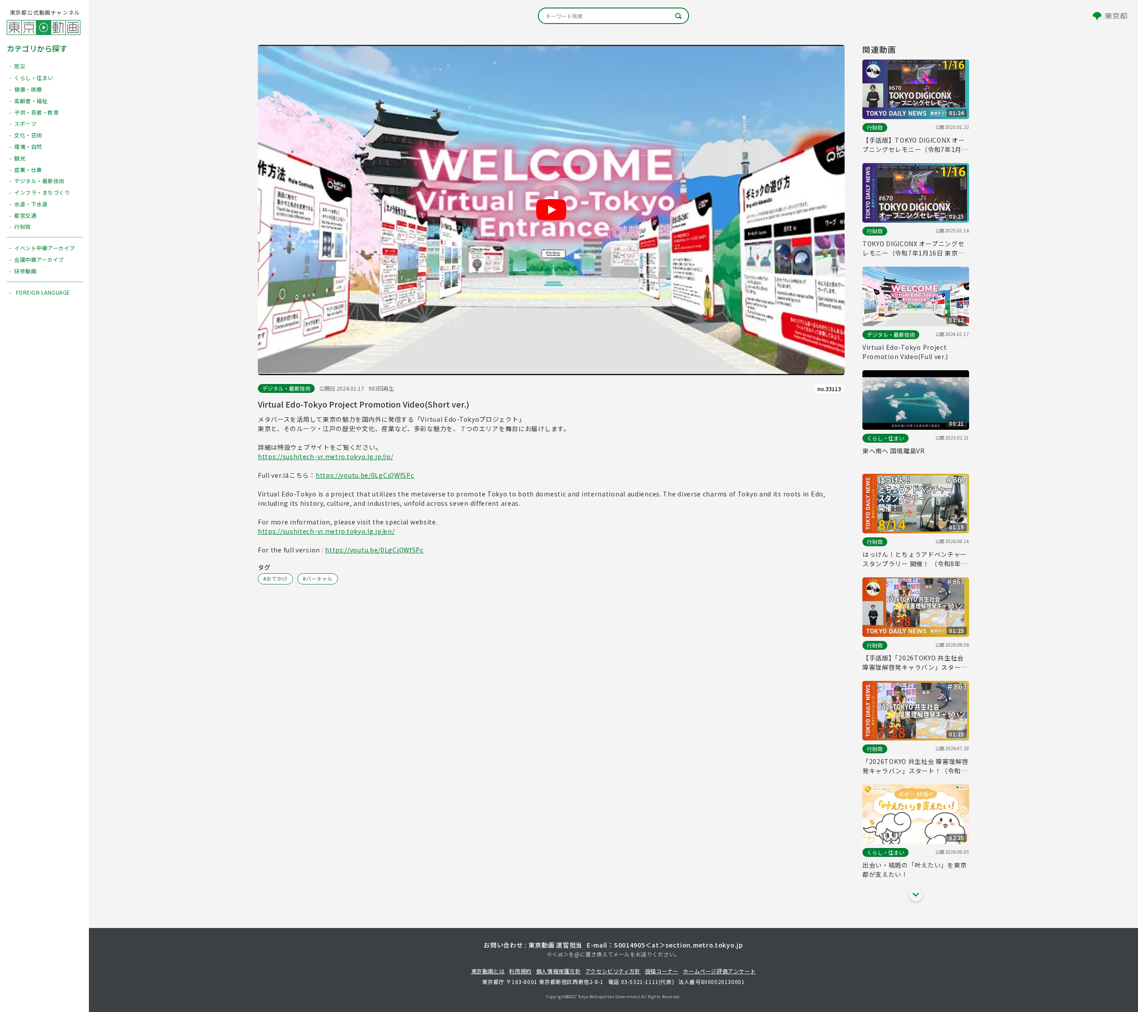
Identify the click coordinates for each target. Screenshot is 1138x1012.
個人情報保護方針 (558, 971)
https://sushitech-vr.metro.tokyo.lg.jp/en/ (326, 531)
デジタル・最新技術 (286, 388)
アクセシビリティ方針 (613, 971)
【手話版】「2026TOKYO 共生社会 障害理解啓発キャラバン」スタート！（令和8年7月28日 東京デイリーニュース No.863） (913, 662)
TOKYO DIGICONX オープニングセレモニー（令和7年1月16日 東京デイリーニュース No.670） (913, 248)
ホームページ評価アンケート (719, 971)
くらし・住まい (885, 438)
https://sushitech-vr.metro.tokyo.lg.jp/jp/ (325, 456)
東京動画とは (488, 971)
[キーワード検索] (613, 16)
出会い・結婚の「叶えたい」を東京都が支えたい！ (914, 869)
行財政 (875, 127)
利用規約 (520, 971)
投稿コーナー (662, 971)
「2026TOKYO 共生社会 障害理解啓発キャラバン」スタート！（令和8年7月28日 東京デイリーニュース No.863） (915, 766)
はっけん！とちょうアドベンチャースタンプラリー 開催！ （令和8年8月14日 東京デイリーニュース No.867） (914, 559)
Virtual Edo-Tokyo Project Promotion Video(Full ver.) (905, 352)
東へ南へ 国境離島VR (893, 450)
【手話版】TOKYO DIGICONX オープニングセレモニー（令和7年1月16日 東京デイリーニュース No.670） (913, 145)
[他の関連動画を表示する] (915, 894)
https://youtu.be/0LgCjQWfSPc (365, 475)
